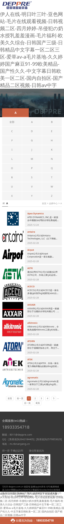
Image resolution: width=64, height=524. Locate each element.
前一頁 (20, 398)
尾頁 (38, 402)
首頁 (44, 203)
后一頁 (27, 402)
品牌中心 (53, 203)
